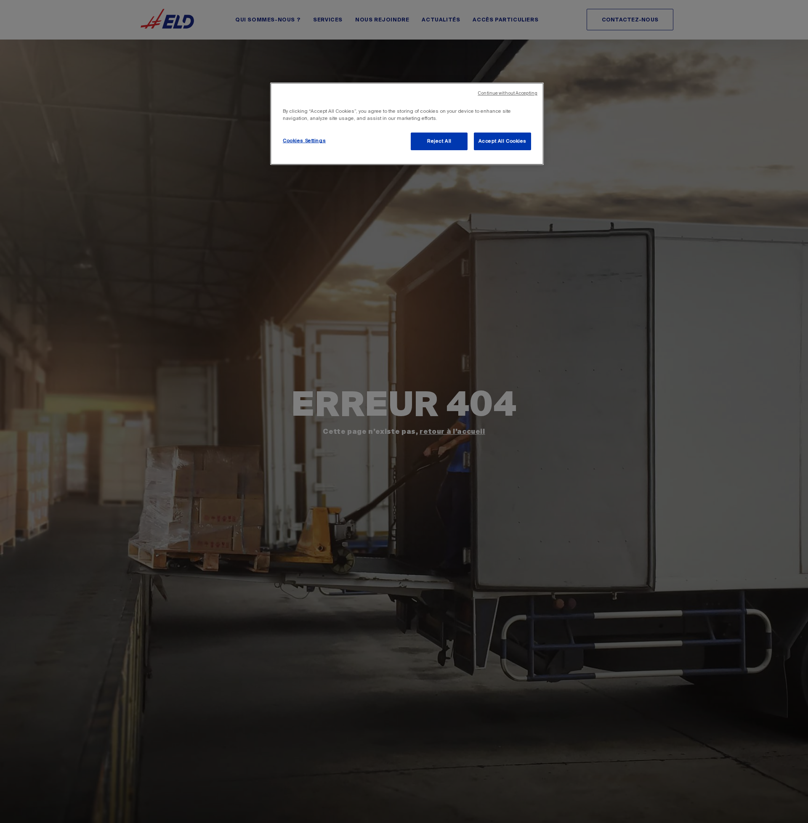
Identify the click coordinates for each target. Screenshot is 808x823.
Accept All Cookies (502, 141)
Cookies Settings (304, 141)
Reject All (439, 141)
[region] (407, 123)
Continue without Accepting (507, 93)
